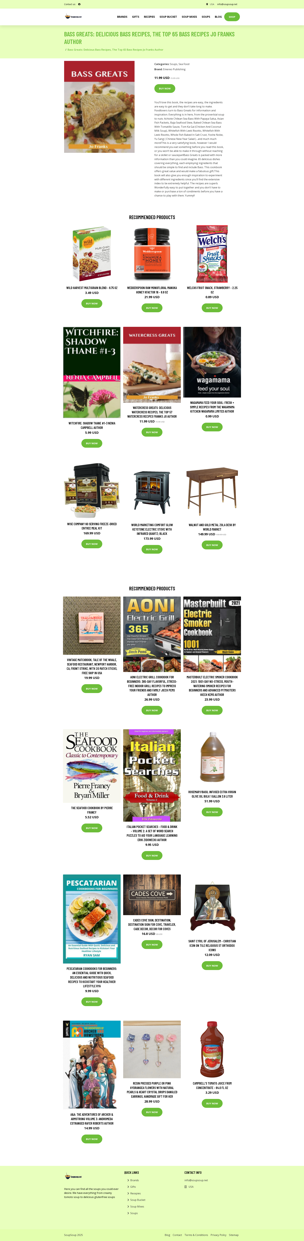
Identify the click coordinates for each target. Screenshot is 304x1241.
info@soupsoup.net (227, 4)
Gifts (135, 17)
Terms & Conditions (196, 1235)
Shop (232, 16)
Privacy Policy (218, 1235)
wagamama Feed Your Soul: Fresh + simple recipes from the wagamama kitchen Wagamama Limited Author (212, 407)
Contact (177, 1235)
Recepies (149, 17)
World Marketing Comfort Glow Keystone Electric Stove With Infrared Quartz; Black (152, 529)
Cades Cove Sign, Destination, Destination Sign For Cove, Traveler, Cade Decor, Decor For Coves (152, 924)
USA (212, 4)
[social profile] (79, 4)
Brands (134, 1180)
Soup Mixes (189, 17)
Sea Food (184, 64)
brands (122, 17)
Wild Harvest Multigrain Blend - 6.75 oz (91, 288)
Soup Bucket (168, 17)
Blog (218, 17)
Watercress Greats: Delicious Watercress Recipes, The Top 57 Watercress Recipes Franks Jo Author (152, 412)
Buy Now (165, 88)
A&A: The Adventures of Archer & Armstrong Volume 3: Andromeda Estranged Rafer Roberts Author (92, 1118)
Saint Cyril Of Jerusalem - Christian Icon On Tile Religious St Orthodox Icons (212, 945)
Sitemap (234, 1235)
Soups (206, 17)
